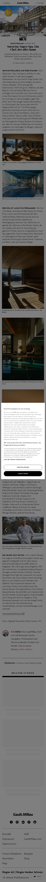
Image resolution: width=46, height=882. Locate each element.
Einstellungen (23, 467)
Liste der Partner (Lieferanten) (14, 459)
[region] (23, 441)
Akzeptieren (23, 473)
